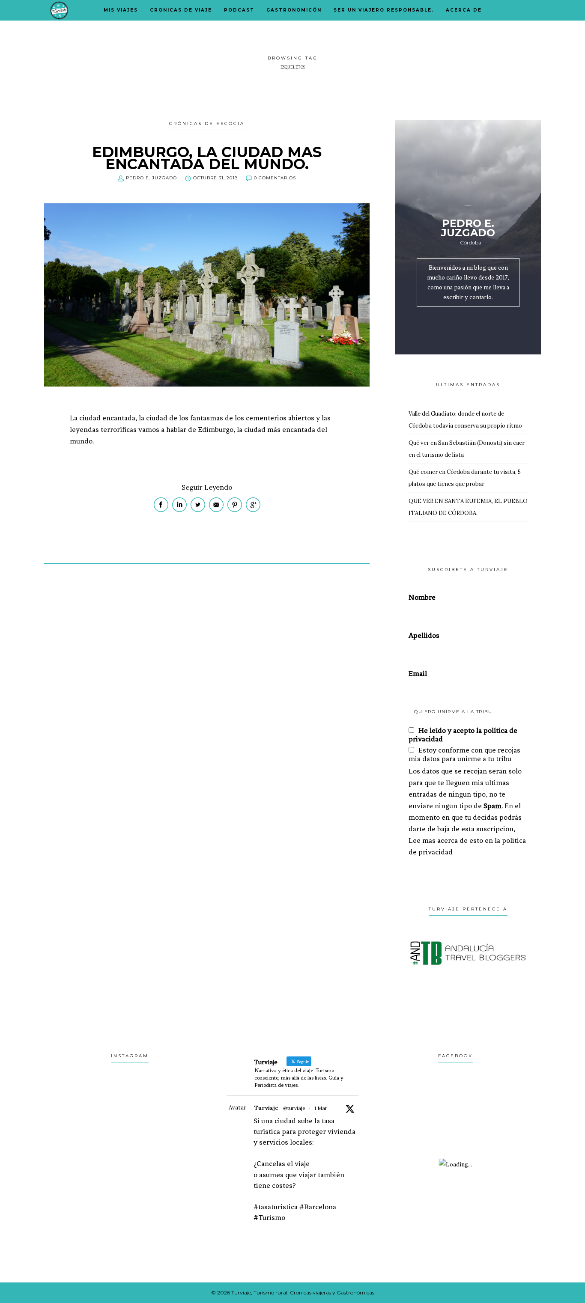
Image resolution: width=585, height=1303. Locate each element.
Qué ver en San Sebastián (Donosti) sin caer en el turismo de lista (467, 448)
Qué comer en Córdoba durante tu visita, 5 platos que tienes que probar (465, 478)
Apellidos (424, 635)
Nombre (422, 597)
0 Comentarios (275, 178)
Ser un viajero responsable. (384, 10)
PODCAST (239, 10)
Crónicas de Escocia (207, 123)
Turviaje (266, 1108)
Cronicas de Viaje (181, 10)
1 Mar (320, 1108)
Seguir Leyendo (207, 487)
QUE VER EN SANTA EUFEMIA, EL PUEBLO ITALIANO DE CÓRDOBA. (468, 507)
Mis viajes (121, 10)
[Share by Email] (217, 510)
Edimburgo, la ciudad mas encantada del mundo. (207, 158)
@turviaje (294, 1108)
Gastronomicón (294, 10)
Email (418, 673)
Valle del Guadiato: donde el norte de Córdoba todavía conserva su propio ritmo (465, 419)
